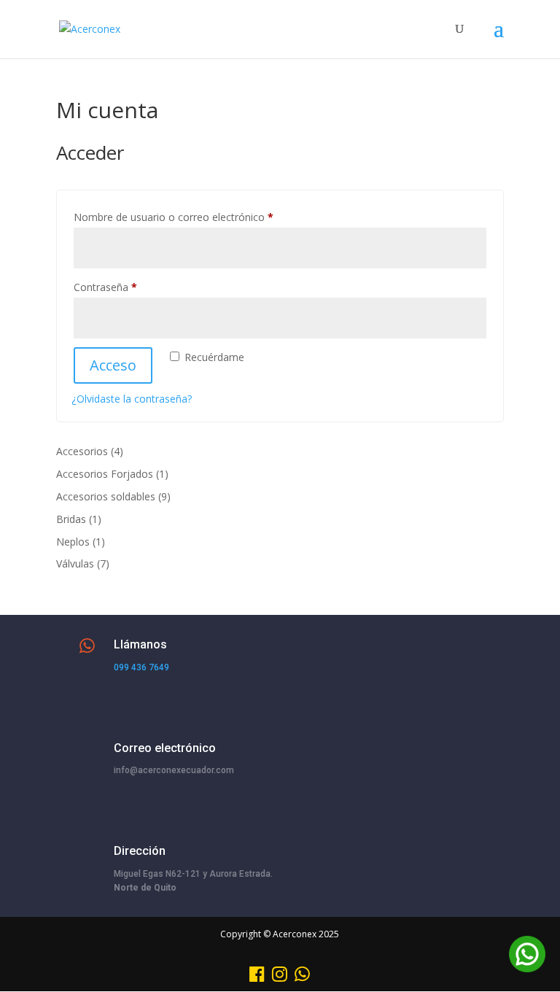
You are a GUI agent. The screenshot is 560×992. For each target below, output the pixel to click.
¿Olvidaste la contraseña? (131, 399)
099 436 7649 (141, 667)
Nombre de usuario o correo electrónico (199, 216)
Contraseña (131, 286)
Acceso (113, 365)
